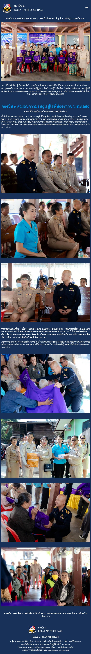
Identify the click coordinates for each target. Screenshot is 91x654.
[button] (87, 8)
